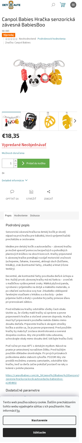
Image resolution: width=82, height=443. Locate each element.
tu (18, 411)
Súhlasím (39, 432)
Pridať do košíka (35, 163)
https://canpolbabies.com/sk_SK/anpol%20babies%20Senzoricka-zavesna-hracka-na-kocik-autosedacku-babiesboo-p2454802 (44, 379)
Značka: (18, 43)
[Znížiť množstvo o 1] (15, 165)
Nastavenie (39, 420)
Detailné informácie (13, 180)
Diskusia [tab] (35, 216)
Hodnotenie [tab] (21, 216)
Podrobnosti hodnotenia (51, 39)
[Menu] (73, 5)
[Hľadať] (53, 5)
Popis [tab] (8, 216)
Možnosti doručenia (13, 153)
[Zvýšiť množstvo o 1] (15, 161)
